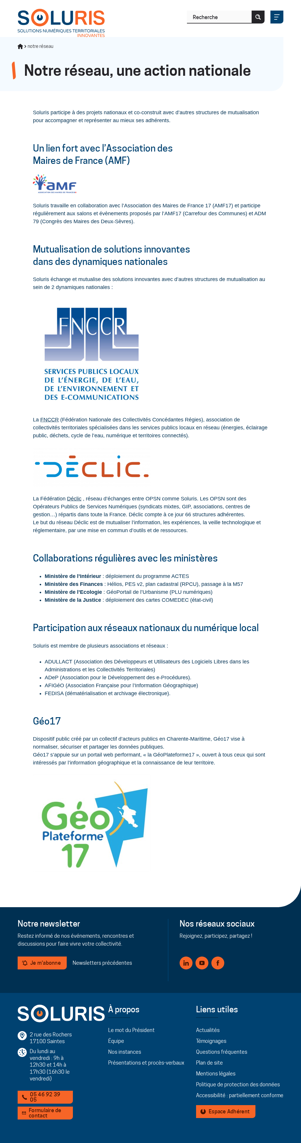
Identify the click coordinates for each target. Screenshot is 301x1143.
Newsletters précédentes (102, 963)
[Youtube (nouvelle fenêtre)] (201, 963)
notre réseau (40, 46)
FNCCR (49, 420)
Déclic (74, 499)
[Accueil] (20, 46)
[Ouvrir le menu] (276, 17)
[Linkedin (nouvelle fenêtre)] (186, 963)
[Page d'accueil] (61, 23)
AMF (117, 160)
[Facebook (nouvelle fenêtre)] (217, 963)
